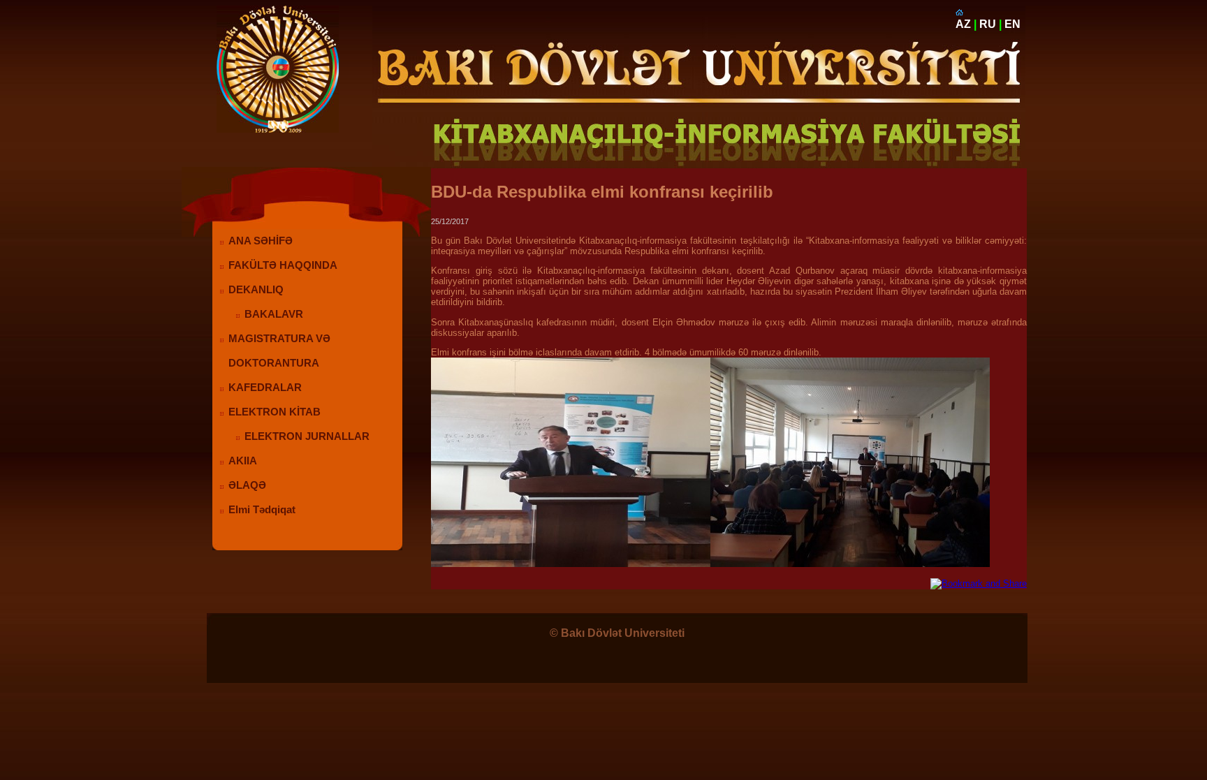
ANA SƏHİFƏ (260, 240)
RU (987, 24)
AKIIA (242, 460)
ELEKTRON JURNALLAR (307, 436)
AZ (963, 24)
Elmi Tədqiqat (261, 509)
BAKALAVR (273, 314)
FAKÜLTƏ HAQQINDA (282, 265)
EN (1012, 24)
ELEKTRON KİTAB (274, 412)
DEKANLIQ (256, 289)
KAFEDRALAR (265, 387)
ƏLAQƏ (247, 485)
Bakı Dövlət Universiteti (623, 633)
